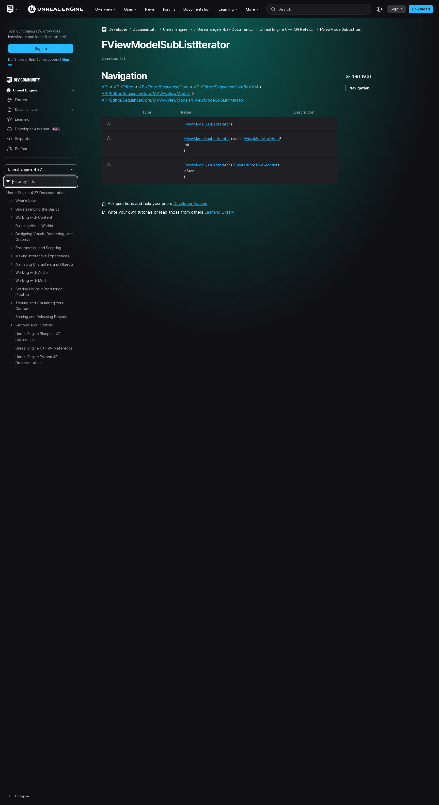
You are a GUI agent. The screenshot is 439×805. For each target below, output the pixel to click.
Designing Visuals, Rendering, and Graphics (44, 237)
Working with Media (32, 280)
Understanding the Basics (37, 209)
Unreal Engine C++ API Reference (44, 348)
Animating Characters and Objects (44, 264)
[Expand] (11, 201)
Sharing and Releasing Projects (41, 316)
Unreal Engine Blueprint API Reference (38, 336)
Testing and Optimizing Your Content (39, 306)
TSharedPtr (243, 165)
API (105, 86)
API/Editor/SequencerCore (164, 86)
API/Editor (124, 86)
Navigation (359, 88)
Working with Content (33, 217)
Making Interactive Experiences (42, 256)
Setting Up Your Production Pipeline (38, 292)
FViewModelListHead (262, 138)
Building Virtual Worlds (34, 226)
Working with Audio (31, 272)
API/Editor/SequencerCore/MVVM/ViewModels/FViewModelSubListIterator (173, 100)
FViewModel (266, 165)
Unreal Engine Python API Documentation (36, 360)
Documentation (145, 29)
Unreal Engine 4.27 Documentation (36, 193)
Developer (118, 29)
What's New (25, 201)
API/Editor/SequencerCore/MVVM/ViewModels (146, 93)
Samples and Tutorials (34, 325)
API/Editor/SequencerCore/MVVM (226, 86)
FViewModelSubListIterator (207, 124)
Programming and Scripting (38, 248)
